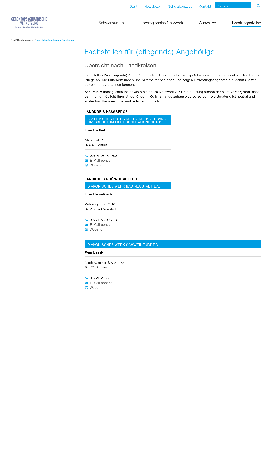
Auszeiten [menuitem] (207, 22)
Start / (14, 40)
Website (95, 164)
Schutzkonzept (180, 5)
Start (133, 5)
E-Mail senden (101, 159)
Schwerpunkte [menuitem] (111, 22)
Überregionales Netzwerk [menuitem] (161, 22)
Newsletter (152, 5)
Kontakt (205, 5)
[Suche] (258, 6)
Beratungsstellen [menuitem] (246, 22)
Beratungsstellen (25, 40)
